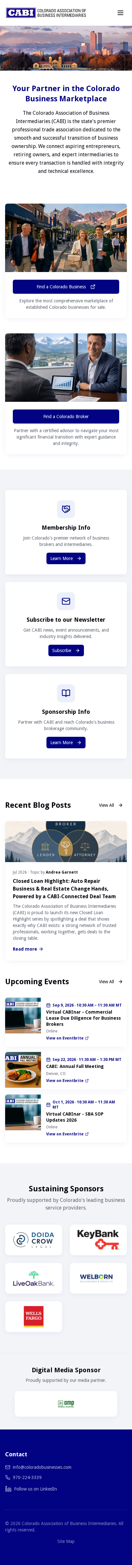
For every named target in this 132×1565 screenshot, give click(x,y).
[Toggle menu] (120, 12)
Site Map (66, 1541)
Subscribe (61, 650)
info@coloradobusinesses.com (42, 1467)
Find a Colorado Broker (66, 416)
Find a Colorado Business (61, 286)
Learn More (61, 558)
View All (106, 805)
